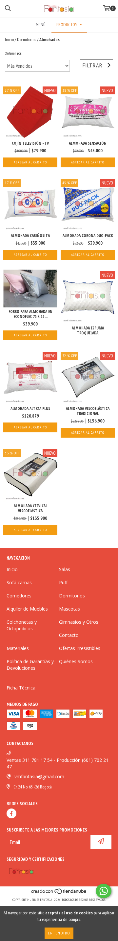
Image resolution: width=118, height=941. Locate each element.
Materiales (18, 648)
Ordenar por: (13, 53)
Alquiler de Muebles (27, 609)
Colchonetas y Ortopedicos (22, 625)
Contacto (69, 635)
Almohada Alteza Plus (30, 408)
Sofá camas (19, 582)
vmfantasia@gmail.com (39, 776)
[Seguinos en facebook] (11, 813)
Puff (63, 582)
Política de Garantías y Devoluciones (30, 664)
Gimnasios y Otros (78, 622)
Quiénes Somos (76, 661)
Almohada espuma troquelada (88, 330)
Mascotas (69, 609)
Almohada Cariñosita (30, 235)
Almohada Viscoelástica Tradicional (87, 411)
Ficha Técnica (21, 688)
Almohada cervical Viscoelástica (30, 508)
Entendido (59, 932)
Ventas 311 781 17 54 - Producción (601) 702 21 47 (57, 763)
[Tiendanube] (59, 893)
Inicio (9, 39)
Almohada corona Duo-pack (88, 235)
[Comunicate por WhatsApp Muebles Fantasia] (103, 891)
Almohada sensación (88, 143)
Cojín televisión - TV (30, 143)
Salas (64, 569)
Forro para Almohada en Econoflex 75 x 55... (30, 314)
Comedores (19, 595)
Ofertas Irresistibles (79, 648)
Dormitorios (26, 39)
